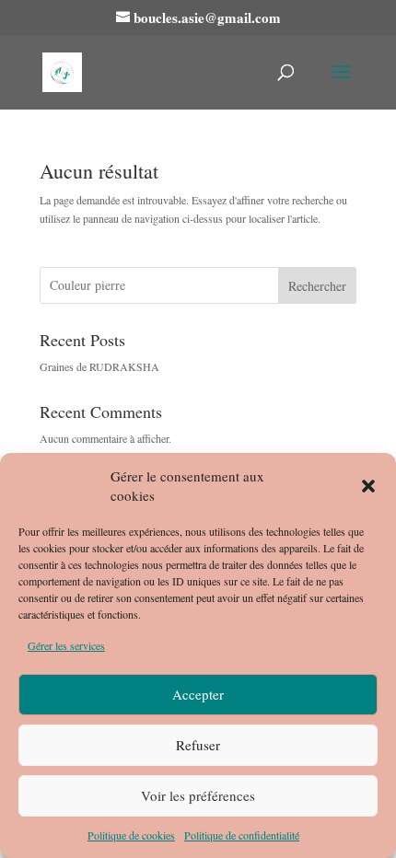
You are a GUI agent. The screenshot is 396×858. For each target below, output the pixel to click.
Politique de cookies (131, 835)
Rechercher (317, 286)
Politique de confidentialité (241, 835)
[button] (368, 486)
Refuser (198, 745)
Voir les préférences (198, 795)
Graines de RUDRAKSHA (99, 366)
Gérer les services (66, 645)
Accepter (198, 694)
